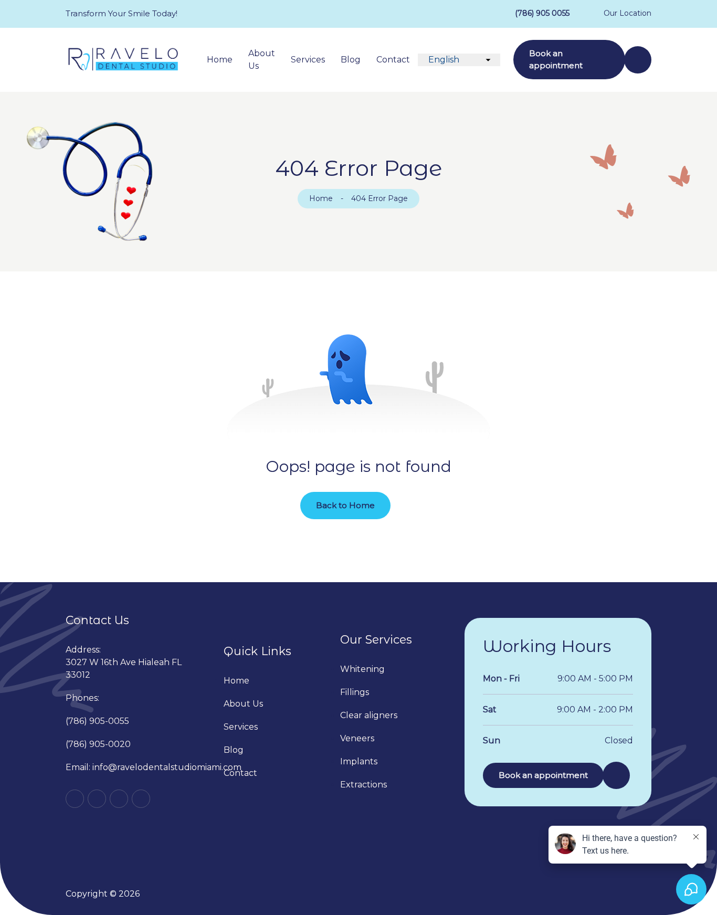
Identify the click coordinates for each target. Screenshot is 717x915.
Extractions (363, 785)
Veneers (357, 738)
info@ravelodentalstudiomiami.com (166, 767)
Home (220, 60)
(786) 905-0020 (98, 744)
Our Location (627, 13)
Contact (393, 60)
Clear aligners (368, 715)
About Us (261, 59)
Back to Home (345, 505)
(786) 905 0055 (542, 13)
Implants (358, 761)
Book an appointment (556, 59)
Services (308, 60)
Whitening (362, 669)
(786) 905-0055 (97, 721)
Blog (351, 60)
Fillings (354, 692)
